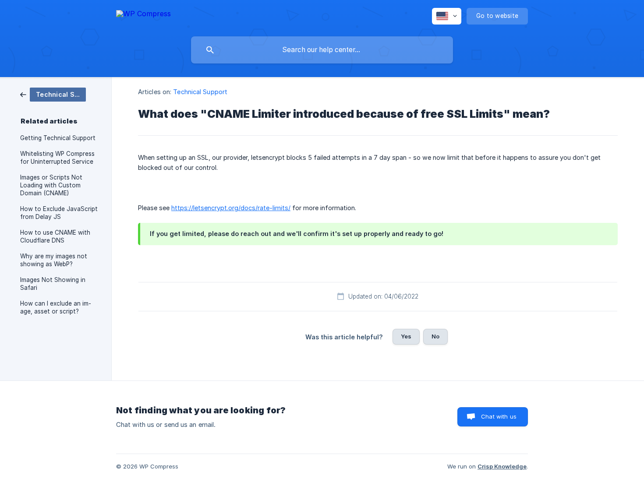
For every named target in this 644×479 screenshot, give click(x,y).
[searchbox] (322, 49)
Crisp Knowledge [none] (502, 466)
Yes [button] (406, 336)
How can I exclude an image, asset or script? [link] (55, 307)
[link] (53, 94)
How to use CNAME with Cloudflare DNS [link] (55, 236)
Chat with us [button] (499, 416)
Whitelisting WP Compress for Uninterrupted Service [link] (57, 157)
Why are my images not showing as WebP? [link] (53, 260)
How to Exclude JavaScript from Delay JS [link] (59, 212)
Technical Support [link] (200, 91)
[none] (143, 15)
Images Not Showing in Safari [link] (52, 283)
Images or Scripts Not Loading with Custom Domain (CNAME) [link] (51, 185)
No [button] (435, 336)
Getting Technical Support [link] (58, 137)
